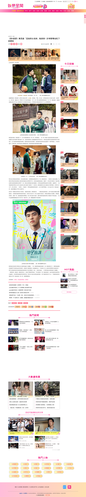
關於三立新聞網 (18, 486)
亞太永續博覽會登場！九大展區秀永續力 (73, 286)
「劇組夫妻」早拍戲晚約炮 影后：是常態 (18, 407)
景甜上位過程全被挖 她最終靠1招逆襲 (18, 401)
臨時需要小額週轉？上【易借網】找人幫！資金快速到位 (51, 438)
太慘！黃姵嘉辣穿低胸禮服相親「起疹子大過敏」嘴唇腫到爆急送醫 (53, 58)
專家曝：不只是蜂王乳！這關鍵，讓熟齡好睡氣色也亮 (21, 297)
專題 (61, 10)
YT (56, 1)
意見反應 (47, 486)
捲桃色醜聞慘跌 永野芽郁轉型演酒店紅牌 (18, 398)
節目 (69, 10)
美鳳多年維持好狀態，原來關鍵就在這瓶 (26, 438)
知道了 (48, 495)
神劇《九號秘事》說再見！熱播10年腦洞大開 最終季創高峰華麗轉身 (40, 58)
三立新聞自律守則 (33, 486)
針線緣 (14, 10)
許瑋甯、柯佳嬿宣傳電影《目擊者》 (21, 279)
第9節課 (25, 95)
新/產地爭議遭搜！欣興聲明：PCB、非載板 (18, 285)
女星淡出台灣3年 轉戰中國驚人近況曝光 (18, 396)
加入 (30, 306)
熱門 (30, 10)
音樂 (57, 10)
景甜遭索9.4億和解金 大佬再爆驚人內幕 (45, 404)
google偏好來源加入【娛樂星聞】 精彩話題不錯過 (20, 290)
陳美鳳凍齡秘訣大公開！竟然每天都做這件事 (19, 292)
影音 (65, 10)
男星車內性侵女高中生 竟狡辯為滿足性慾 (45, 407)
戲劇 (45, 10)
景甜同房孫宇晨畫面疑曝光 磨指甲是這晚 (45, 401)
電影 (53, 10)
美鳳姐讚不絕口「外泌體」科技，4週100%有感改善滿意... (22, 295)
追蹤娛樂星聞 (49, 1)
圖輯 (72, 10)
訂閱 (23, 306)
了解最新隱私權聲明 (40, 495)
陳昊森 (20, 95)
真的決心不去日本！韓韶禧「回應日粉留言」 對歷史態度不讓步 (14, 58)
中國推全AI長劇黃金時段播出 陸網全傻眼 (45, 398)
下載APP (18, 306)
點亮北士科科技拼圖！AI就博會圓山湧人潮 (73, 280)
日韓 (49, 10)
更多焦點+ (69, 292)
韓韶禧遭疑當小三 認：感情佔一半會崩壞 (44, 396)
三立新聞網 (37, 1)
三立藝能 (43, 1)
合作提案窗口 (41, 486)
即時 (26, 10)
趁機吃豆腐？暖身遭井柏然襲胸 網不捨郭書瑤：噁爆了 (47, 433)
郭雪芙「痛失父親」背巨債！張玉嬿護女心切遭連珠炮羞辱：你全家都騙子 (27, 58)
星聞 (38, 10)
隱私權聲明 (25, 486)
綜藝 (41, 10)
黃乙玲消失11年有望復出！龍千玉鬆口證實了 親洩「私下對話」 (20, 433)
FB (54, 1)
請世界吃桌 (20, 10)
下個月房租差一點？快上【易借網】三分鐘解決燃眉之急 (26, 444)
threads (60, 1)
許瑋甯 (29, 98)
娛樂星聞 (10, 36)
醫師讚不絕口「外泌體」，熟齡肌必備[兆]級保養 (52, 444)
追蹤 (37, 306)
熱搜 (34, 10)
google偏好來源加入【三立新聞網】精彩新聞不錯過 (20, 287)
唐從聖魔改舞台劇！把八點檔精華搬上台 (18, 404)
